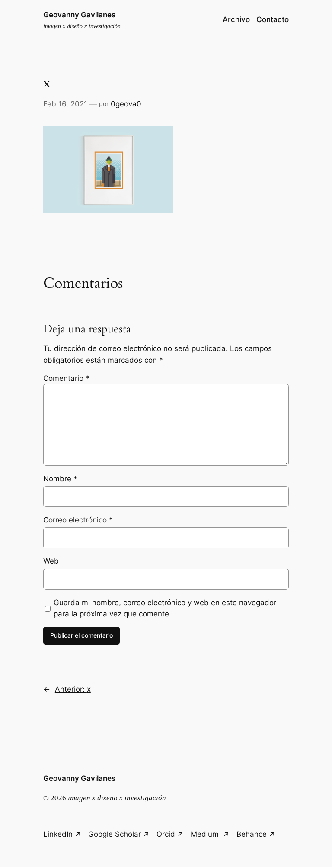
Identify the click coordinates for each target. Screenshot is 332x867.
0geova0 (126, 104)
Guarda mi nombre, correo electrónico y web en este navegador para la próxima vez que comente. (165, 608)
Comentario (66, 378)
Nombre (60, 478)
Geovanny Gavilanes (79, 14)
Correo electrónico (78, 520)
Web (51, 561)
